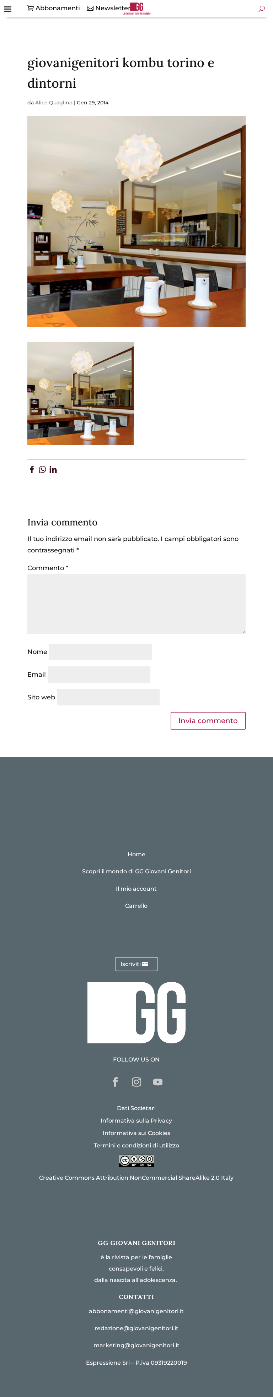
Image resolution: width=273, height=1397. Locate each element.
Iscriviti (131, 964)
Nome (37, 652)
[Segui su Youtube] (158, 1082)
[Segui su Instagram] (136, 1082)
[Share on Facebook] (31, 471)
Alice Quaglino (54, 102)
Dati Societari (136, 1108)
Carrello (136, 905)
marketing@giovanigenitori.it (136, 1345)
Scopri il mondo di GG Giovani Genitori (136, 871)
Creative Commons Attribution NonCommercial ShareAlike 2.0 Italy (136, 1177)
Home (136, 854)
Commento (47, 568)
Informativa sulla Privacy (136, 1120)
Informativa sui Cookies (136, 1133)
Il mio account (136, 888)
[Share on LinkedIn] (53, 471)
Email (36, 674)
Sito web (41, 697)
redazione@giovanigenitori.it (136, 1328)
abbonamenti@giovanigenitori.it (136, 1311)
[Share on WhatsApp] (42, 471)
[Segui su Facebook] (115, 1082)
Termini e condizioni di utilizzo (136, 1145)
